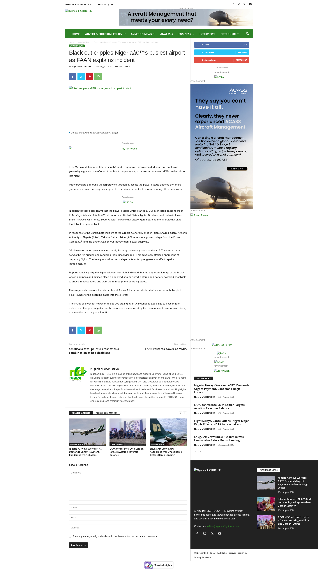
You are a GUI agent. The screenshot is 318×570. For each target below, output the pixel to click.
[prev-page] (180, 413)
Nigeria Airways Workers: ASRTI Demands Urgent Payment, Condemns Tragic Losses (87, 452)
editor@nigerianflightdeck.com (223, 526)
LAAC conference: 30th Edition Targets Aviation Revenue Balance (126, 452)
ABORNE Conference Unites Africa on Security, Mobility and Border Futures (293, 520)
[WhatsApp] (98, 76)
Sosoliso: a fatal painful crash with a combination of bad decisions (94, 351)
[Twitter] (81, 76)
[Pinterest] (89, 76)
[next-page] (185, 413)
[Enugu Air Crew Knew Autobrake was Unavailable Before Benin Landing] (168, 432)
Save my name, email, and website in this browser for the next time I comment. (115, 536)
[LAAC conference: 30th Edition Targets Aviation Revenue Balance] (127, 432)
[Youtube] (250, 4)
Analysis (166, 34)
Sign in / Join (105, 4)
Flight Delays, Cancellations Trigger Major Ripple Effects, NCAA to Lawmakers (221, 422)
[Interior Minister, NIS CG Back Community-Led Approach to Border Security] (266, 504)
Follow (242, 52)
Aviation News (141, 34)
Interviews (207, 34)
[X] (244, 4)
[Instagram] (239, 4)
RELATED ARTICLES (81, 413)
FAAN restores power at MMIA (166, 349)
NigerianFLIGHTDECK (82, 66)
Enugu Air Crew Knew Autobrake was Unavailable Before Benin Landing (166, 452)
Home (76, 34)
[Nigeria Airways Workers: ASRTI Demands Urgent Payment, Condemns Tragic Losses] (87, 432)
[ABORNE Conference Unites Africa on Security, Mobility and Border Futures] (266, 522)
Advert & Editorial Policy (103, 34)
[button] (247, 34)
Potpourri (228, 34)
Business (185, 34)
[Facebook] (233, 4)
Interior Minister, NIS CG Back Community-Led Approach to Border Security (295, 502)
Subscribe (241, 60)
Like (245, 44)
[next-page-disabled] (200, 451)
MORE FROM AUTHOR (106, 413)
